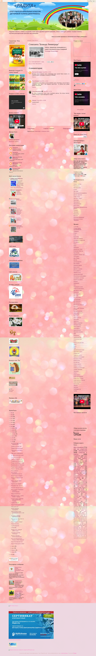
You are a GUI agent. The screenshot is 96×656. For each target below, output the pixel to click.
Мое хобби (76, 295)
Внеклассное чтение (78, 249)
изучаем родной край (78, 274)
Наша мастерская (77, 203)
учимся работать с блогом (79, 380)
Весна (75, 243)
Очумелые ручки (18, 580)
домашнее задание (78, 265)
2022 (11, 412)
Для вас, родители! (78, 194)
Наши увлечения (77, 330)
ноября (13, 430)
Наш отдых (76, 315)
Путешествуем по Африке (16, 475)
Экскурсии (76, 387)
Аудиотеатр (76, 236)
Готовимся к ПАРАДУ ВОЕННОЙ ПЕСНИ (15, 516)
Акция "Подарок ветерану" (16, 521)
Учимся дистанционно (78, 376)
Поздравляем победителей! (17, 461)
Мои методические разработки (80, 193)
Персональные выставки (79, 349)
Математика (76, 292)
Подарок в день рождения (16, 466)
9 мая (34, 63)
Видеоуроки (76, 213)
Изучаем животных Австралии (17, 464)
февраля (14, 550)
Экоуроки (76, 385)
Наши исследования (78, 322)
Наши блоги (76, 321)
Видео (75, 245)
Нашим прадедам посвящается (15, 509)
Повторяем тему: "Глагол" (16, 485)
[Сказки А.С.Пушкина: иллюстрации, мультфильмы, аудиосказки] (13, 385)
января (13, 552)
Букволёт (12, 216)
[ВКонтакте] (82, 84)
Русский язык (76, 362)
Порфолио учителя (78, 355)
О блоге (75, 189)
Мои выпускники (77, 297)
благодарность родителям (79, 240)
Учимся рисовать (77, 382)
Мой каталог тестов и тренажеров (78, 220)
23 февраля (76, 231)
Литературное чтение (78, 286)
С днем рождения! (15, 525)
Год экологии (76, 252)
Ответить (34, 76)
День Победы (76, 258)
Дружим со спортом (78, 268)
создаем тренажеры (78, 369)
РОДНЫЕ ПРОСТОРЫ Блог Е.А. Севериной (16, 179)
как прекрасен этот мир (79, 277)
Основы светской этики (79, 342)
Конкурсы (76, 281)
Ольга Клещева (35, 81)
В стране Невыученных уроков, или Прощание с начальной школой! (19, 211)
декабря (13, 428)
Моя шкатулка (77, 302)
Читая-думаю (76, 383)
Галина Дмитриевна (36, 91)
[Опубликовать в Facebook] (51, 62)
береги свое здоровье (78, 238)
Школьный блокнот (14, 198)
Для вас (75, 259)
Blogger (74, 653)
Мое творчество (77, 294)
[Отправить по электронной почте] (47, 62)
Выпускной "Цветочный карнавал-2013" (16, 444)
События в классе (77, 365)
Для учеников (76, 263)
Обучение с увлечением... (16, 190)
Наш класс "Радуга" (78, 198)
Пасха (75, 346)
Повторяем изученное (16, 457)
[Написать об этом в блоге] (49, 62)
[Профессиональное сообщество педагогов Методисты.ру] (21, 649)
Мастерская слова (78, 290)
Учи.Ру (75, 373)
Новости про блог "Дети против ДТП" (16, 481)
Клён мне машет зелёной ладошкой (19, 591)
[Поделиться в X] (50, 62)
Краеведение (76, 283)
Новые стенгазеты (15, 523)
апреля (13, 546)
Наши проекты (38, 63)
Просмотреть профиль (14, 141)
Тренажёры (76, 212)
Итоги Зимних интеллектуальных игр (16, 473)
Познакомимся (77, 185)
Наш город (76, 191)
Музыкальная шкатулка (79, 304)
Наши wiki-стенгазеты (78, 331)
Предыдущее (67, 128)
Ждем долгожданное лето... (17, 459)
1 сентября (76, 226)
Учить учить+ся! (14, 506)
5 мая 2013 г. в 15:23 (43, 81)
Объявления (76, 335)
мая (12, 441)
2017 (11, 418)
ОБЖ (75, 333)
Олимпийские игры (78, 339)
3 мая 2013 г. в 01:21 (46, 72)
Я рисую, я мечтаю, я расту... (17, 468)
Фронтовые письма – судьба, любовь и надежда (17, 496)
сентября (14, 433)
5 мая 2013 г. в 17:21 (47, 91)
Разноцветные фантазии (16, 225)
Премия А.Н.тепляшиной (79, 356)
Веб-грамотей (76, 242)
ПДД (75, 348)
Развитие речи (77, 360)
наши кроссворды (77, 324)
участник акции (80, 109)
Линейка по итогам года (16, 446)
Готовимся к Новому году (79, 254)
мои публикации (77, 299)
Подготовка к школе (78, 351)
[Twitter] (84, 84)
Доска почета (76, 205)
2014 (11, 424)
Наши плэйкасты (77, 326)
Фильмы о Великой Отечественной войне (16, 536)
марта (13, 548)
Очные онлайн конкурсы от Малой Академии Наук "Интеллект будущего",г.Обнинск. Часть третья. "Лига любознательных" (16, 184)
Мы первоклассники (78, 311)
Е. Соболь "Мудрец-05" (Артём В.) (19, 219)
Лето (75, 285)
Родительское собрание (16, 483)
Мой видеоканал (77, 187)
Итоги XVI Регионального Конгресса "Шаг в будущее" (17, 539)
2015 (11, 422)
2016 (11, 420)
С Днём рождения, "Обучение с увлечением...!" (19, 193)
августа (13, 435)
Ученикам (76, 210)
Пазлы (75, 344)
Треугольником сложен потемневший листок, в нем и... (17, 512)
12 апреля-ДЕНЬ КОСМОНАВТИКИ (77, 229)
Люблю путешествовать (79, 288)
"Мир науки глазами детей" (17, 453)
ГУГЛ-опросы (76, 256)
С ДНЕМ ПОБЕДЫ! (15, 502)
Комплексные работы (78, 279)
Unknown (34, 100)
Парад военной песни (15, 493)
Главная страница (48, 128)
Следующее (31, 128)
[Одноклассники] (85, 84)
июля (13, 437)
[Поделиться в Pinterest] (53, 62)
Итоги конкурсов (14, 470)
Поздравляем (76, 353)
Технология (76, 371)
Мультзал (76, 215)
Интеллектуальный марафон (80, 276)
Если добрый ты (77, 270)
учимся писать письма (78, 378)
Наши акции (76, 200)
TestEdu (75, 391)
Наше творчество (77, 317)
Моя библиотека (77, 301)
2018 (11, 416)
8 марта (75, 233)
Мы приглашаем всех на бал (17, 455)
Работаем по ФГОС (78, 358)
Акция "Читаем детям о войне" (17, 504)
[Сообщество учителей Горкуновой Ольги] (13, 646)
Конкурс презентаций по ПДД (17, 463)
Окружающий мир (77, 337)
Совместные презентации (79, 367)
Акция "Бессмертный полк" (17, 541)
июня (13, 439)
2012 (11, 554)
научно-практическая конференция (78, 313)
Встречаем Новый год (78, 251)
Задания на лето (77, 272)
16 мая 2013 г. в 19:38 (41, 100)
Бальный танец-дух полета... (17, 487)
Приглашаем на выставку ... (20, 227)
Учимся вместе (77, 374)
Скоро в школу (77, 196)
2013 (11, 426)
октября (13, 432)
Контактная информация (79, 217)
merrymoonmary (64, 653)
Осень (75, 340)
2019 (11, 414)
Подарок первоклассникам (17, 448)
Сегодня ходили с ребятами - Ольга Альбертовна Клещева (17, 499)
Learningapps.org (77, 389)
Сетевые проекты (77, 364)
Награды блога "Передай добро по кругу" (16, 530)
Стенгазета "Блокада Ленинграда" (15, 533)
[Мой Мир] (74, 85)
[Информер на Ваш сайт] (77, 79)
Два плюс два (13, 207)
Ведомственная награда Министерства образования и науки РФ (19, 569)
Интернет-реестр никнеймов (15, 639)
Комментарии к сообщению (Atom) (42, 131)
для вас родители (77, 261)
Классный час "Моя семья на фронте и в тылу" (17, 519)
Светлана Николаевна (37, 72)
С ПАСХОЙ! (13, 527)
